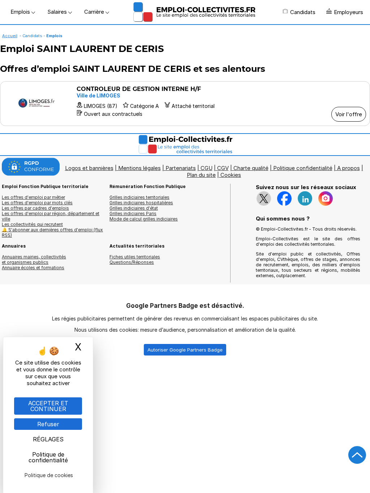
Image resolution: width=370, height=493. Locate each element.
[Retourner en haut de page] (357, 455)
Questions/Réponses (131, 262)
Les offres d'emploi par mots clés (37, 202)
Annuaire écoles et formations (33, 267)
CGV (223, 168)
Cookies (230, 174)
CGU (206, 168)
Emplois (20, 11)
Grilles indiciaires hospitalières (141, 202)
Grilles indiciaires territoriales (139, 197)
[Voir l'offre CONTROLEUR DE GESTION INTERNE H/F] (185, 104)
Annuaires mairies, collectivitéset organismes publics (34, 259)
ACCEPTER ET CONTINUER (48, 406)
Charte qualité (250, 168)
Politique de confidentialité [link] (48, 457)
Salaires (57, 11)
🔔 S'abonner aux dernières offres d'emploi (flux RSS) (52, 232)
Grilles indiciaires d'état (133, 208)
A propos (348, 168)
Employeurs (348, 12)
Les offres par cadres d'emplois (35, 208)
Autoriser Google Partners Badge (185, 350)
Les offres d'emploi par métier (33, 197)
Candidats (302, 12)
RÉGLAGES (48, 439)
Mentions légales (139, 168)
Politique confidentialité (302, 168)
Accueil (9, 35)
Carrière (95, 11)
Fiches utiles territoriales (134, 256)
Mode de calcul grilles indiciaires (143, 219)
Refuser (48, 424)
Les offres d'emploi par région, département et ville (50, 216)
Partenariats (180, 168)
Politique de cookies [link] (49, 475)
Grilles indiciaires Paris (132, 213)
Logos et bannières (89, 168)
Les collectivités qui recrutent (32, 224)
